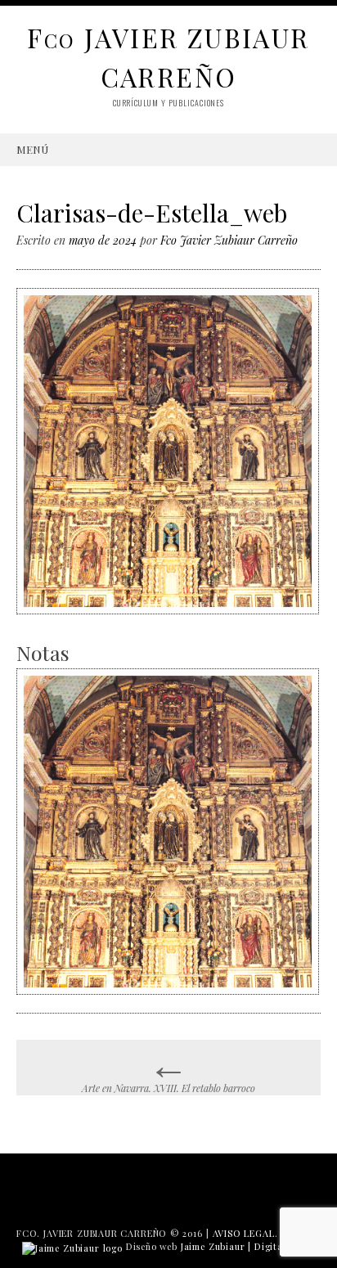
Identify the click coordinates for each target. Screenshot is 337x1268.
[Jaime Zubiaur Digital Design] (72, 1246)
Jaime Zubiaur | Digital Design (251, 1246)
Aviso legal (244, 1233)
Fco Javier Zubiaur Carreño (229, 240)
